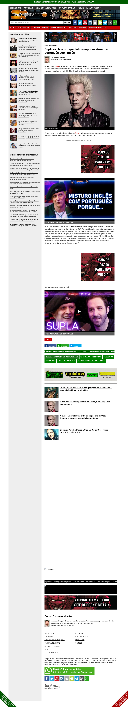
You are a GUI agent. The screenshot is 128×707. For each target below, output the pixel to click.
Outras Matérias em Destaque (24, 155)
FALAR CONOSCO (93, 8)
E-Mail (95, 361)
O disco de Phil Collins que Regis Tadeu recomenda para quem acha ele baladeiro (23, 224)
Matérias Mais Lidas (19, 34)
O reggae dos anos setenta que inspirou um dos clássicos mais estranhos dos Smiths (24, 211)
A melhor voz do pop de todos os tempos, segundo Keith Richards (28, 137)
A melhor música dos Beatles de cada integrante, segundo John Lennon (22, 159)
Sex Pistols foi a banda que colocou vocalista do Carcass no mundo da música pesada (24, 215)
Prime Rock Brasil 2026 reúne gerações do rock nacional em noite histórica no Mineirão (86, 389)
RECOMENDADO (81, 636)
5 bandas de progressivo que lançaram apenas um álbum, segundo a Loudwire (25, 183)
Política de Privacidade (69, 664)
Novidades (48, 45)
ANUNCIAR (28, 8)
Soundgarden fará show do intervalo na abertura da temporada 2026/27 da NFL (27, 47)
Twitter (61, 361)
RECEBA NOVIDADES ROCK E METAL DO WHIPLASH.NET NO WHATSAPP (64, 2)
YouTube (71, 361)
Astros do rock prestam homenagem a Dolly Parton (27, 84)
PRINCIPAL (79, 633)
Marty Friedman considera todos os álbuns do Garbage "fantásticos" (28, 130)
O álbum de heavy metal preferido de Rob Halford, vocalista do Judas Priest (26, 77)
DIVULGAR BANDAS (67, 8)
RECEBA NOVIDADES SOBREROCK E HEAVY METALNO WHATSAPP (7, 699)
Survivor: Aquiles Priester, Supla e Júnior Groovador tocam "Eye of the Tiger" (84, 431)
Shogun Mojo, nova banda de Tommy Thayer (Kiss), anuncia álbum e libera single (24, 201)
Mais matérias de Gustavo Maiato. (62, 625)
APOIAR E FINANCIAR (52, 646)
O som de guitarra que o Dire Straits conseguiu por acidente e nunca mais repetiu (25, 164)
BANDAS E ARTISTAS (97, 28)
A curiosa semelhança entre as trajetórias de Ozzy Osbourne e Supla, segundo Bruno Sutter (83, 417)
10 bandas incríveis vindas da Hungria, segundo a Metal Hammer (22, 178)
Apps (102, 361)
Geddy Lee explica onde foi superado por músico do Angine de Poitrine (28, 107)
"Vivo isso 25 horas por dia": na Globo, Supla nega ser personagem (85, 403)
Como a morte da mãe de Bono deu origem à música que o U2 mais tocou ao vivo (28, 92)
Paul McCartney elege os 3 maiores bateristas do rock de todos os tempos (27, 115)
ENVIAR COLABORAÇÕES (46, 8)
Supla (55, 45)
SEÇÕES (77, 28)
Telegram (96, 357)
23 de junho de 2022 (65, 59)
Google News (84, 361)
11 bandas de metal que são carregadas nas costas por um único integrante (28, 40)
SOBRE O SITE (15, 8)
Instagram (50, 361)
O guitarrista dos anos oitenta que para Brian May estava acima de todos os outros (24, 220)
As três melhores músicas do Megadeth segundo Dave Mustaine (27, 122)
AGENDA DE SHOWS (40, 28)
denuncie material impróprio (95, 662)
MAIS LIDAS (79, 640)
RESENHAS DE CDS (59, 28)
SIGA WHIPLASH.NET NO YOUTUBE (59, 222)
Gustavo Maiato (59, 57)
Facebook (108, 357)
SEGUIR (81, 8)
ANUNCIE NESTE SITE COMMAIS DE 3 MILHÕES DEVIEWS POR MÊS (121, 699)
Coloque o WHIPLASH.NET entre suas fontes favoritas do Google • (87, 351)
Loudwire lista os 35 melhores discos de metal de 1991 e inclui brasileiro (28, 70)
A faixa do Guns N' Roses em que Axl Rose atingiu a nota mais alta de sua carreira (29, 55)
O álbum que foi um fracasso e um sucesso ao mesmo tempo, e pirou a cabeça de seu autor (25, 169)
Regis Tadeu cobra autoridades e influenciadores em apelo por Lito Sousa (29, 145)
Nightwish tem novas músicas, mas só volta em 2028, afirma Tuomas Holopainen (28, 62)
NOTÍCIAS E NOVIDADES (19, 28)
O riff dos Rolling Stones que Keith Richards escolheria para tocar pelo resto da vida (24, 173)
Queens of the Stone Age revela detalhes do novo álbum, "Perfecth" (24, 197)
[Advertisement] (61, 267)
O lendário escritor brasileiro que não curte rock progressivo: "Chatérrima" (28, 100)
